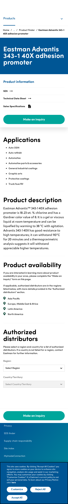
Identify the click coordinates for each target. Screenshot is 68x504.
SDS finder (9, 433)
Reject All (40, 489)
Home (6, 30)
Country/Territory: (13, 377)
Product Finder (27, 30)
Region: (7, 360)
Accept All (17, 498)
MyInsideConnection (14, 455)
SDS (5, 91)
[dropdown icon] (64, 15)
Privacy (8, 425)
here (14, 483)
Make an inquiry (34, 119)
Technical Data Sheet (14, 98)
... (14, 30)
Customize (17, 489)
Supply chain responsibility (18, 440)
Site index (9, 448)
